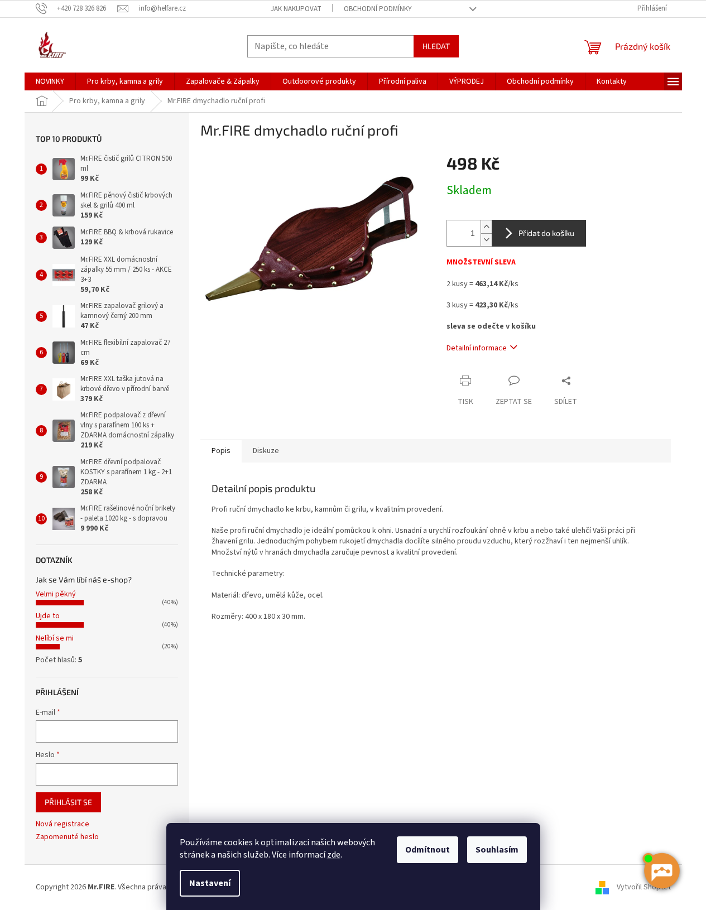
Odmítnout (427, 850)
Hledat (436, 46)
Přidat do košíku (546, 233)
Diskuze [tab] (266, 450)
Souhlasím (497, 850)
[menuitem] (50, 81)
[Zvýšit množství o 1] (486, 226)
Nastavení (209, 883)
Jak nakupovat (296, 9)
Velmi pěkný (56, 594)
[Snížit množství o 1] (486, 239)
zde (333, 855)
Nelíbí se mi (55, 638)
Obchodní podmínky (378, 9)
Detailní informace (476, 348)
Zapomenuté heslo (67, 837)
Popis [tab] (221, 450)
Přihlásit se (68, 802)
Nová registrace (62, 824)
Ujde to (48, 616)
